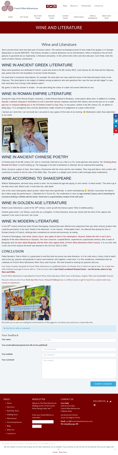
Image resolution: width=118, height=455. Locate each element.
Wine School (79, 17)
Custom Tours (65, 17)
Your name (6, 340)
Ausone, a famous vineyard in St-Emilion (19, 102)
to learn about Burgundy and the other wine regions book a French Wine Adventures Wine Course (57, 243)
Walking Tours (51, 17)
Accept (55, 452)
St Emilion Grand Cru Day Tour (49, 105)
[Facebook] (47, 6)
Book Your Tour (106, 17)
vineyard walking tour (21, 105)
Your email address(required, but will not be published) (24, 345)
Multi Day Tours (38, 17)
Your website (7, 354)
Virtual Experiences (92, 17)
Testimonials (86, 6)
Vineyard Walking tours (53, 280)
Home (10, 17)
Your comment (8, 360)
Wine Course (73, 280)
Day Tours (24, 17)
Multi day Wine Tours (34, 280)
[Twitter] (51, 6)
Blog (65, 6)
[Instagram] (55, 6)
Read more (63, 452)
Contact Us (98, 6)
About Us (74, 6)
